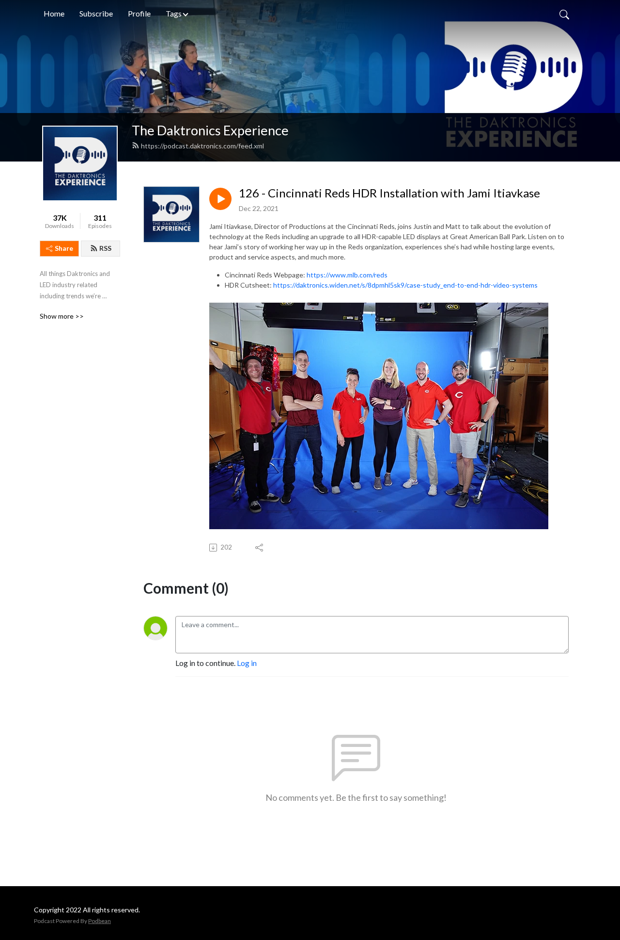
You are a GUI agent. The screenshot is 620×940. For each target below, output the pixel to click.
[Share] (259, 547)
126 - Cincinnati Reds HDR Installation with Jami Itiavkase (389, 193)
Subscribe (96, 13)
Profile (139, 13)
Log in (247, 662)
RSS (105, 248)
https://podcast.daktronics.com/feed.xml (202, 146)
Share (64, 248)
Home (54, 13)
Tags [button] (174, 13)
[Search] (564, 13)
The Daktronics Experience (210, 130)
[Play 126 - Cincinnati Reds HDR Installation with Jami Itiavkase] (220, 199)
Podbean (99, 920)
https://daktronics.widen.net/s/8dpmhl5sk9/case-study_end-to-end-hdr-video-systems (405, 285)
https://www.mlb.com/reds (347, 275)
